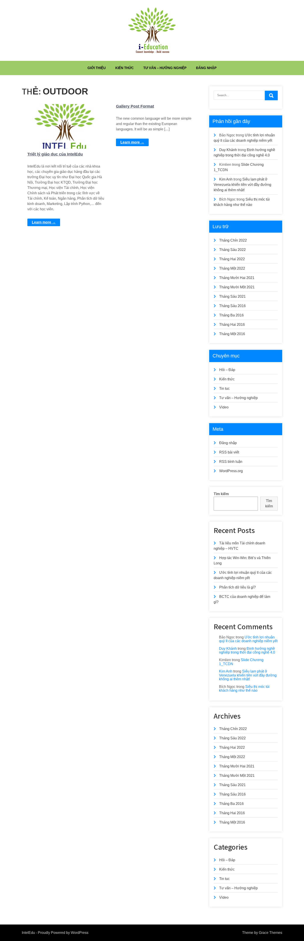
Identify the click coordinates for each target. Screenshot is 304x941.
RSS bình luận (230, 461)
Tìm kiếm (221, 494)
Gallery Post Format (135, 106)
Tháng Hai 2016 (232, 324)
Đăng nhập (206, 68)
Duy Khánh (228, 150)
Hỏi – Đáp (227, 370)
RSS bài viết (229, 452)
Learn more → (44, 222)
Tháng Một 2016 (232, 334)
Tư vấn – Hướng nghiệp (164, 68)
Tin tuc (224, 388)
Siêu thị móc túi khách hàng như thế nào (244, 689)
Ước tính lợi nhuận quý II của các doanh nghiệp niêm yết (248, 639)
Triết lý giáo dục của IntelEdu (55, 154)
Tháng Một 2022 (232, 268)
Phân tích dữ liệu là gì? (237, 587)
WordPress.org (231, 471)
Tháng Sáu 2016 (232, 306)
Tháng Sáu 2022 (232, 250)
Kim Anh (226, 179)
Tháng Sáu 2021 (232, 296)
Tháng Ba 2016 (231, 315)
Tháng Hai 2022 (232, 259)
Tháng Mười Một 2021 (237, 287)
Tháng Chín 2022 (233, 240)
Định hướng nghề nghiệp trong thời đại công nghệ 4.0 (247, 650)
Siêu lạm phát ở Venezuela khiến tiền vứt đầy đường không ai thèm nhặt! (242, 184)
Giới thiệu (96, 68)
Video (224, 407)
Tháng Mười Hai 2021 (236, 278)
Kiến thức (124, 68)
